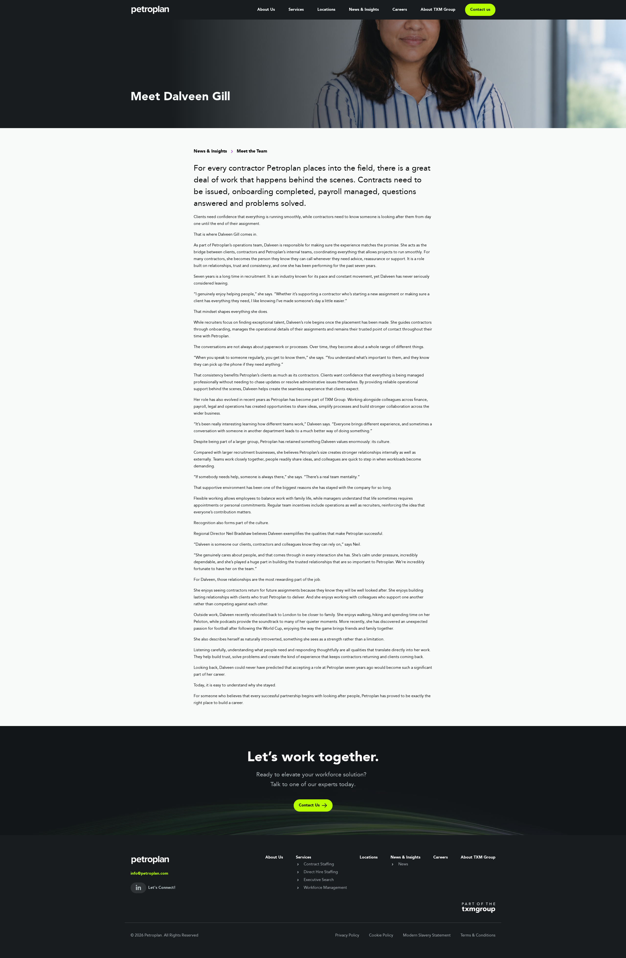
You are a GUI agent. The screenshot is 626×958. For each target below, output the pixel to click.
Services (296, 10)
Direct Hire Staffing (321, 872)
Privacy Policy (347, 935)
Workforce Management (325, 888)
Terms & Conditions (477, 935)
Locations (326, 10)
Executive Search (319, 880)
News (403, 864)
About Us (266, 10)
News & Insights (364, 10)
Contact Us (309, 805)
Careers (399, 10)
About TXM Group (438, 10)
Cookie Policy (381, 935)
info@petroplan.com (149, 874)
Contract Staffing (319, 864)
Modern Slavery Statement (427, 935)
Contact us (480, 10)
